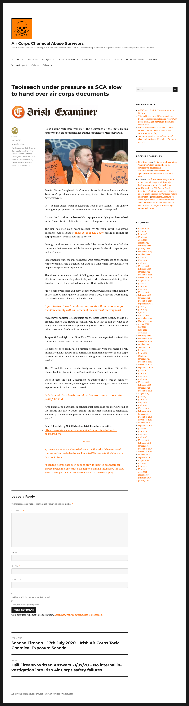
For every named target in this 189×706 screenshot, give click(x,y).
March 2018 (143, 440)
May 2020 (142, 376)
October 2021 (144, 344)
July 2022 (142, 327)
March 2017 (143, 475)
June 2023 (142, 309)
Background (48, 59)
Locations (105, 59)
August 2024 (143, 280)
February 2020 (144, 385)
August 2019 (143, 394)
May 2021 (142, 356)
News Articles (17, 144)
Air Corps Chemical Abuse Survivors (47, 43)
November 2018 (145, 420)
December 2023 (145, 301)
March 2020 (143, 382)
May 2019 (142, 402)
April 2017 (142, 472)
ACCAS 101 (17, 59)
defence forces (17, 151)
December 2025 (145, 251)
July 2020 (142, 370)
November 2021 (145, 341)
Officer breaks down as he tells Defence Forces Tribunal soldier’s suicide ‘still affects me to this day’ (155, 131)
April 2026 (142, 240)
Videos (35, 65)
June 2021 (142, 353)
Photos (118, 59)
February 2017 (144, 478)
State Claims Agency (20, 165)
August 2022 (143, 324)
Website (16, 579)
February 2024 (144, 295)
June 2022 (142, 330)
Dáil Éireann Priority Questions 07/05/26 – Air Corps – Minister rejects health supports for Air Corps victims (156, 182)
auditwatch (143, 197)
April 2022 (142, 333)
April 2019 (142, 405)
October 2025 (144, 254)
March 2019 (143, 408)
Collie (14, 136)
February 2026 (144, 246)
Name (15, 552)
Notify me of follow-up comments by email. (30, 597)
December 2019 (145, 391)
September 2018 (145, 425)
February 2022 (144, 336)
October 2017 (144, 454)
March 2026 (143, 243)
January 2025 (144, 272)
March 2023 (143, 315)
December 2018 (145, 417)
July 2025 (142, 257)
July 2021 (142, 350)
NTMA (14, 162)
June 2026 (142, 234)
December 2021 (145, 338)
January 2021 (144, 359)
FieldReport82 (144, 162)
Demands (32, 59)
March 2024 (143, 292)
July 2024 (142, 283)
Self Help (153, 59)
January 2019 (144, 414)
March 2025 (143, 266)
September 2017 (145, 457)
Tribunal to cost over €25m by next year (155, 116)
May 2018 (142, 434)
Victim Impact (19, 65)
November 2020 (145, 365)
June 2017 (142, 466)
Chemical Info (67, 59)
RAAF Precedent (135, 59)
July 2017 (142, 463)
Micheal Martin (25, 159)
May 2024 (142, 289)
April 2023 (142, 312)
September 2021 (145, 347)
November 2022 (145, 321)
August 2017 (143, 460)
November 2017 (145, 452)
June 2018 (142, 431)
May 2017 (142, 469)
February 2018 (144, 443)
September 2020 (145, 367)
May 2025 (142, 260)
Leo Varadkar (24, 157)
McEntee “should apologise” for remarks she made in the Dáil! (155, 174)
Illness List (87, 59)
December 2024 (145, 275)
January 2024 (144, 298)
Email (15, 566)
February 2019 (144, 411)
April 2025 (142, 263)
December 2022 (145, 318)
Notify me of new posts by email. (26, 605)
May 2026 (142, 237)
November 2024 (145, 278)
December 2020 (145, 362)
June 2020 (142, 373)
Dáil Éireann (30, 148)
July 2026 (142, 231)
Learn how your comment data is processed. (78, 614)
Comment (17, 511)
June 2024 (142, 286)
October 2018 (144, 423)
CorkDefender (144, 188)
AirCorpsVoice (144, 171)
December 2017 (145, 449)
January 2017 (144, 481)
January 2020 (144, 388)
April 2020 (142, 379)
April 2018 (142, 437)
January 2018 (144, 446)
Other (45, 65)
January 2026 (144, 249)
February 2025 (144, 269)
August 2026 (143, 228)
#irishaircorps (17, 148)
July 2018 (142, 428)
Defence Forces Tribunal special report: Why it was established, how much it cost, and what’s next (157, 122)
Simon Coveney (25, 162)
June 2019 (142, 399)
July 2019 (142, 396)
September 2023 (145, 304)
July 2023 (142, 307)
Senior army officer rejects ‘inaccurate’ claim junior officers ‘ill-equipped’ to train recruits (157, 139)
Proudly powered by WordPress (59, 694)
